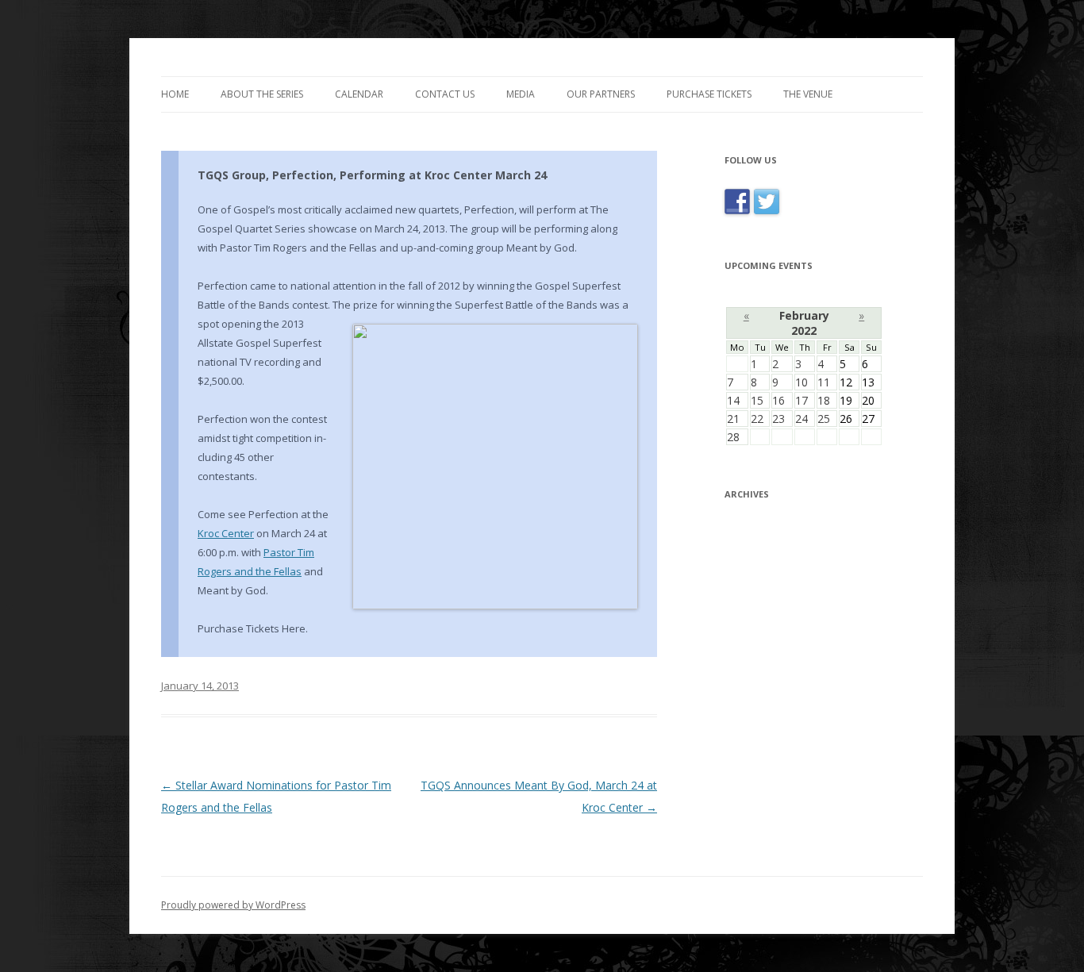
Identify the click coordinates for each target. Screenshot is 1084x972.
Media (520, 94)
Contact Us (445, 94)
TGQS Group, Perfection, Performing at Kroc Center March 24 (372, 174)
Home (175, 94)
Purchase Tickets (709, 94)
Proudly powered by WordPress (233, 905)
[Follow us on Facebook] (739, 213)
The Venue (807, 94)
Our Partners (601, 94)
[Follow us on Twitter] (766, 213)
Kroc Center (226, 533)
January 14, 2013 (200, 685)
